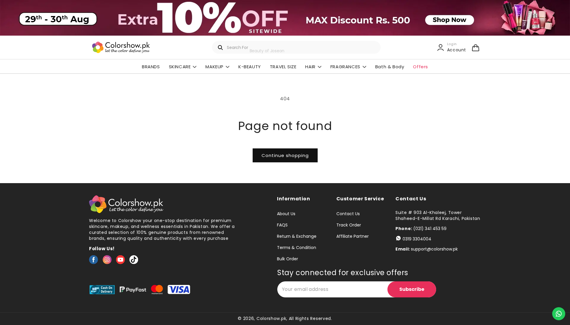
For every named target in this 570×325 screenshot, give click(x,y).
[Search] (220, 47)
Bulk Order (287, 259)
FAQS (282, 225)
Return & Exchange (296, 236)
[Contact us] (558, 313)
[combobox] (296, 47)
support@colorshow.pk (434, 249)
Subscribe (411, 289)
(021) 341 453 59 (429, 229)
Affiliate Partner (352, 236)
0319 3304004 (417, 239)
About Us (286, 214)
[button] (475, 47)
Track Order (348, 225)
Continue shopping (285, 155)
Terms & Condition (296, 248)
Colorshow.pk (271, 318)
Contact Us (348, 214)
